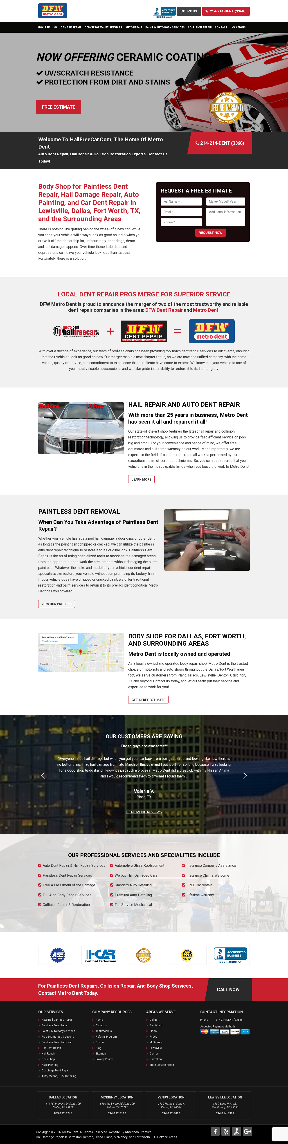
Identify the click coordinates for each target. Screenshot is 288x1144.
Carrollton (156, 1059)
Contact (101, 1042)
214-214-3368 (225, 1113)
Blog (98, 1048)
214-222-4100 (117, 1113)
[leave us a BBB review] (164, 9)
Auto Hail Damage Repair (57, 1019)
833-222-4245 (63, 1113)
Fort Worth (156, 1025)
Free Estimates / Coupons (58, 1036)
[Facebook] (215, 1131)
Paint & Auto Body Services (58, 1031)
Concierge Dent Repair (56, 1070)
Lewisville (156, 1048)
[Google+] (247, 1131)
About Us (101, 1025)
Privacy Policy (104, 1059)
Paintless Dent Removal (57, 1042)
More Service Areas (162, 1064)
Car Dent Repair (51, 1048)
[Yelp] (225, 1131)
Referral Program (106, 1036)
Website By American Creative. (130, 1132)
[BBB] (236, 1131)
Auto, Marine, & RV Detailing (59, 1076)
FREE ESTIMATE (58, 107)
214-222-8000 (171, 1113)
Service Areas (167, 1137)
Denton (154, 1053)
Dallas (154, 1019)
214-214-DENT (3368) (229, 1019)
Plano (153, 1031)
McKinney (156, 1042)
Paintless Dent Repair (55, 1025)
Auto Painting (50, 1064)
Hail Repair (48, 1053)
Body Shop (48, 1059)
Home (99, 1019)
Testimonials (104, 1031)
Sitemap (101, 1053)
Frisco (153, 1036)
